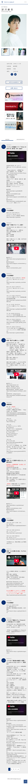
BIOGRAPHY (21, 139)
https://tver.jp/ (14, 738)
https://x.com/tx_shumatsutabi (15, 724)
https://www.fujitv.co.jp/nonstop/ (14, 533)
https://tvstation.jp (11, 421)
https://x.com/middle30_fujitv (13, 193)
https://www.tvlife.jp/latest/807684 (15, 442)
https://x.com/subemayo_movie (14, 508)
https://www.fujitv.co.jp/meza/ (14, 217)
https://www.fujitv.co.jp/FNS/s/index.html (16, 316)
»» (18, 769)
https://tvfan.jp (10, 436)
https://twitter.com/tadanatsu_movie (15, 583)
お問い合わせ (14, 88)
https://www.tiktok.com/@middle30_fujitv (16, 201)
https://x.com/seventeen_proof (14, 267)
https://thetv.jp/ (10, 427)
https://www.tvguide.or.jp (12, 430)
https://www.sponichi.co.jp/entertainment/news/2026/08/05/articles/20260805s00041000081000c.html (16, 414)
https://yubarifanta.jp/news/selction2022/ (16, 595)
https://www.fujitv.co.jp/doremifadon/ (15, 332)
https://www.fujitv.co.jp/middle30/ (14, 191)
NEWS (7, 139)
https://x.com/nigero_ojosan (13, 388)
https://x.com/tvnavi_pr (12, 433)
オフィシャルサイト (14, 82)
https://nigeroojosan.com (13, 385)
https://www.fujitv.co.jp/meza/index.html (16, 539)
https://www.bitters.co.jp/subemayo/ (15, 505)
